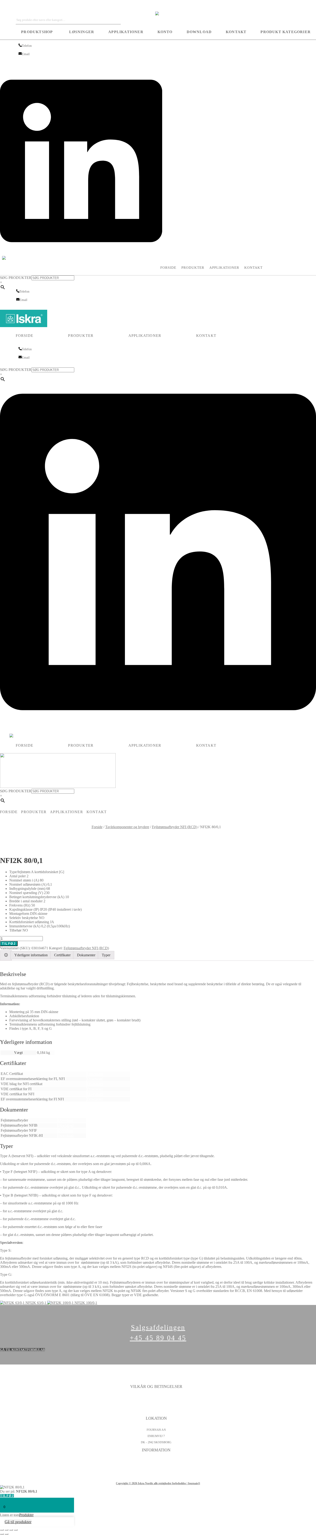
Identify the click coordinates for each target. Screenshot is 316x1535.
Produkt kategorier (285, 32)
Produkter (192, 267)
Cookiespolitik (156, 1404)
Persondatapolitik (156, 1398)
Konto (165, 32)
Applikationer (125, 32)
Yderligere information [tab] (31, 955)
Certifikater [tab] (62, 955)
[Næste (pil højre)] (6, 1534)
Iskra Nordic (9, 6)
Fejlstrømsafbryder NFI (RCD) (174, 827)
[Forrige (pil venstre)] (2, 1534)
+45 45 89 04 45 (158, 1338)
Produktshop (37, 32)
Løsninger (81, 32)
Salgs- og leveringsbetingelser (156, 1410)
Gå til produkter (18, 1521)
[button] (38, 32)
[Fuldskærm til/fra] (6, 1530)
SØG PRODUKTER (15, 278)
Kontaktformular (156, 1461)
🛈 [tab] (6, 955)
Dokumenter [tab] (86, 955)
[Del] (11, 1530)
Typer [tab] (106, 955)
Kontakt (236, 32)
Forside (168, 267)
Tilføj (9, 943)
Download (199, 32)
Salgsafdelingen (158, 1327)
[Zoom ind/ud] (2, 1530)
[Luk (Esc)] (16, 1530)
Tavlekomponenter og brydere (127, 827)
